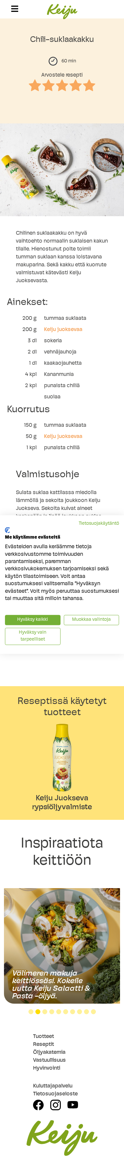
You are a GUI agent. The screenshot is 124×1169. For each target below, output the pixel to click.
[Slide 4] (51, 1011)
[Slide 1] (30, 1011)
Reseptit (43, 1044)
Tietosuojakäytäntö (99, 523)
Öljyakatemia (49, 1052)
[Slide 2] (37, 1011)
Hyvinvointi (46, 1068)
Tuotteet (43, 1036)
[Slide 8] (79, 1011)
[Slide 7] (72, 1011)
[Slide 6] (65, 1011)
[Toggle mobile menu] (14, 8)
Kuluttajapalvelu (52, 1086)
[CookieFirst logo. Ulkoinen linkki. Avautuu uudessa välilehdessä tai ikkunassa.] (7, 530)
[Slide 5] (58, 1011)
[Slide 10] (93, 1011)
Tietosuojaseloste (55, 1094)
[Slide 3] (44, 1011)
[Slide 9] (86, 1011)
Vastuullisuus (49, 1060)
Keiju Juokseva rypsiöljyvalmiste (62, 803)
